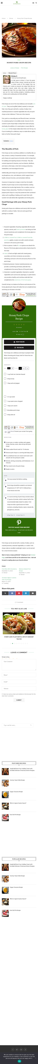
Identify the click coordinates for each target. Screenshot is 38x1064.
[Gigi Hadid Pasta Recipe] (19, 623)
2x (23, 368)
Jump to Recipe (14, 68)
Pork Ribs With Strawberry (9, 569)
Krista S (14, 76)
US (9, 368)
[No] (36, 1058)
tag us (15, 530)
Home (3, 18)
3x (27, 368)
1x (20, 368)
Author (4, 73)
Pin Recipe (20, 347)
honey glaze (5, 129)
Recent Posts (12, 73)
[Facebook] (12, 1047)
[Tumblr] (25, 1047)
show (11, 141)
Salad (5, 253)
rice (19, 245)
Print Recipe (24, 68)
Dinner (11, 18)
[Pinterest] (21, 1047)
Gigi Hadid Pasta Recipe (19, 637)
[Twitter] (16, 1047)
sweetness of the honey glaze (22, 280)
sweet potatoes (20, 229)
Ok (19, 1061)
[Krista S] (6, 76)
